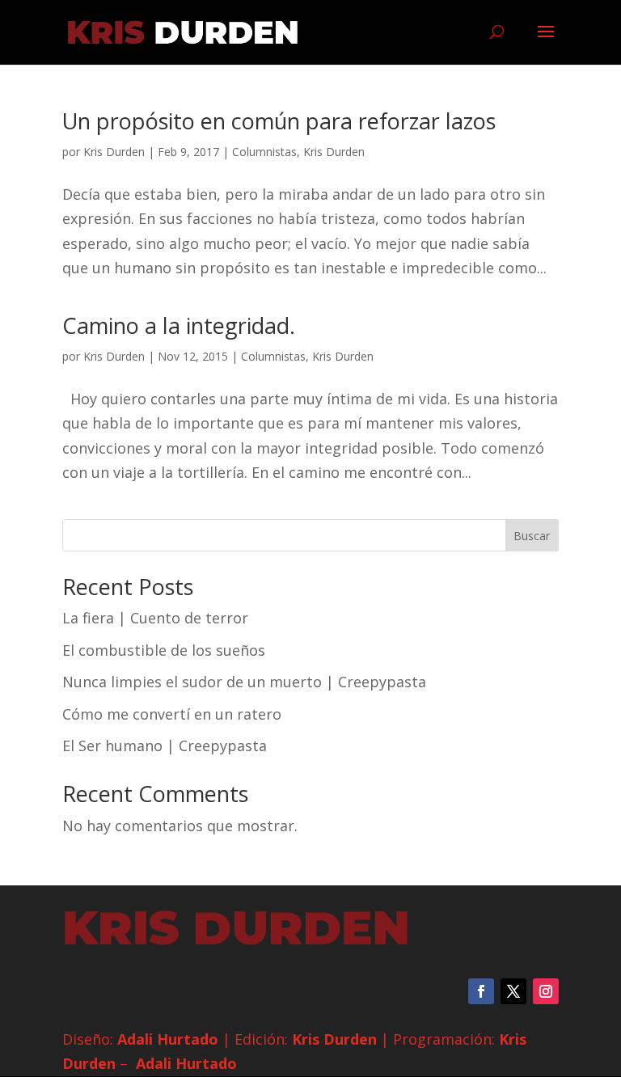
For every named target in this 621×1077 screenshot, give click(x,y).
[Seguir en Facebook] (481, 991)
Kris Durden (114, 151)
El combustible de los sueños (163, 650)
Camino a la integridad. (178, 325)
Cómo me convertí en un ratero (171, 714)
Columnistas (264, 151)
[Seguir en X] (513, 991)
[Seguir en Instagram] (546, 991)
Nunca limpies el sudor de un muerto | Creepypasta (244, 681)
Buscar (531, 535)
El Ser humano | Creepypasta (164, 745)
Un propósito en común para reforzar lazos (279, 121)
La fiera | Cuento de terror (155, 617)
